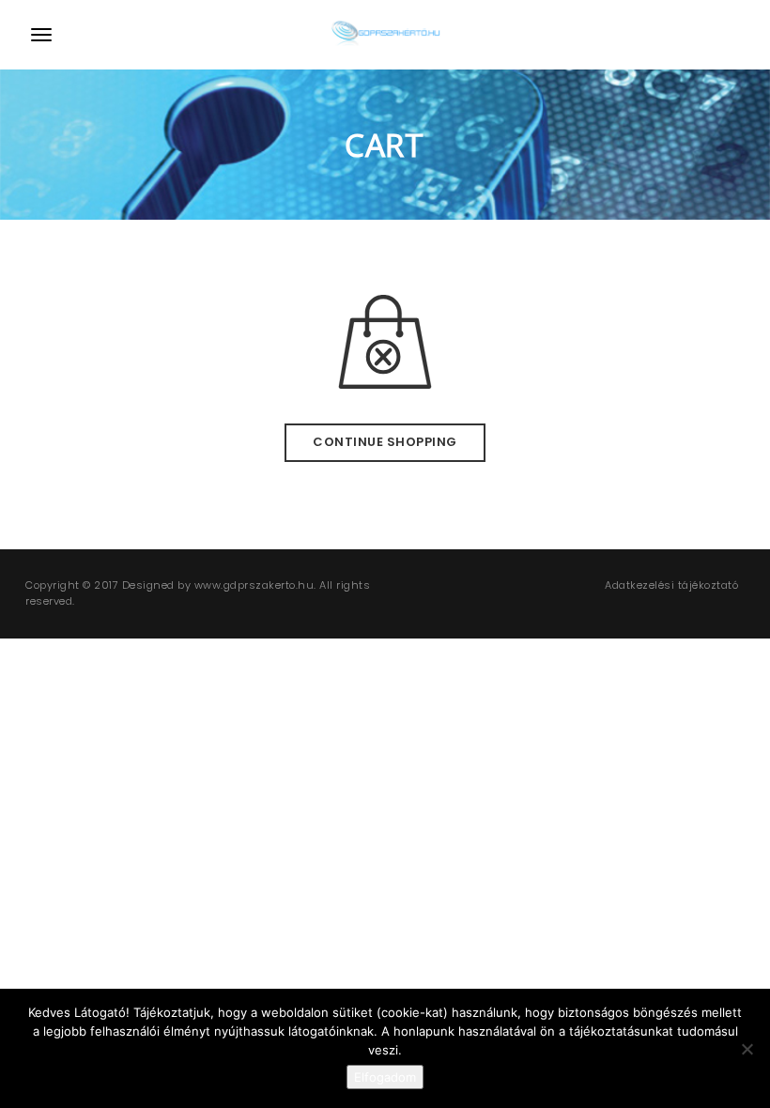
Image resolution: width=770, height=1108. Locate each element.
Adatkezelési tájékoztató (671, 584)
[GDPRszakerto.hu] (385, 34)
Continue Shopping (385, 442)
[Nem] (746, 1048)
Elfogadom (385, 1077)
